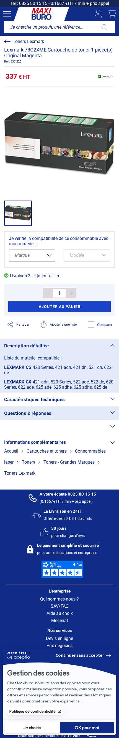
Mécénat (59, 620)
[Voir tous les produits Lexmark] (105, 76)
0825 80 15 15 (33, 3)
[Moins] (48, 293)
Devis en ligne (59, 638)
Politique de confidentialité (32, 711)
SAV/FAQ (60, 606)
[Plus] (71, 293)
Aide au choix (59, 613)
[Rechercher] (104, 27)
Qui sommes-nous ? (59, 599)
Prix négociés (59, 645)
